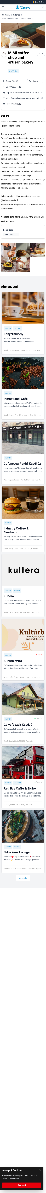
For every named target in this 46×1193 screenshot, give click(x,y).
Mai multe (23, 878)
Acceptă (22, 1185)
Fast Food (17, 783)
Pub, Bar (17, 590)
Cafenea (16, 15)
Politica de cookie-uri (11, 1178)
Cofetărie (17, 328)
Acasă (7, 15)
